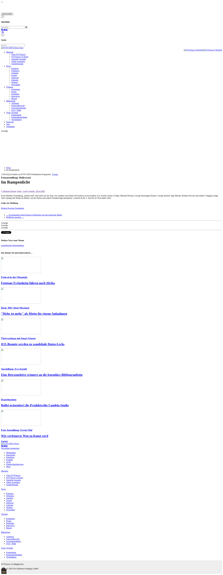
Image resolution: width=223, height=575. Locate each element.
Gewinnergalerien (18, 108)
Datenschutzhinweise (14, 464)
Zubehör (14, 73)
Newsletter (15, 85)
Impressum (10, 455)
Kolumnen (15, 89)
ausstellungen (7, 245)
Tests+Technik (12, 113)
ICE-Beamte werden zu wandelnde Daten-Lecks (32, 344)
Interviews (15, 96)
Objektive (15, 71)
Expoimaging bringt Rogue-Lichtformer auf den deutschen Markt (34, 215)
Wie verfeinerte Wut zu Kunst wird (24, 436)
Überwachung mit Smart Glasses (18, 338)
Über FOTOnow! (18, 54)
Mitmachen (10, 101)
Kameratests (16, 115)
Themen (9, 87)
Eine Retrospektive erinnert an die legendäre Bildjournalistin (41, 374)
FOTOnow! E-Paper (19, 57)
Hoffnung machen (15, 217)
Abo (8, 124)
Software (15, 78)
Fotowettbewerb (18, 106)
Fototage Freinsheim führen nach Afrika (28, 283)
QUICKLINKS (7, 14)
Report (14, 99)
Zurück (4, 441)
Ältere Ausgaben (18, 61)
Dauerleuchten (8, 399)
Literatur (14, 80)
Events (14, 75)
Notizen (14, 82)
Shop (8, 467)
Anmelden (10, 126)
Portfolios (15, 94)
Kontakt (9, 460)
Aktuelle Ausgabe (18, 59)
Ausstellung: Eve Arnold (14, 369)
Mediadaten (11, 453)
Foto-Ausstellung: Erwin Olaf (16, 430)
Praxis (13, 92)
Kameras (15, 68)
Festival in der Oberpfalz (14, 277)
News (8, 66)
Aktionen (15, 103)
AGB (8, 462)
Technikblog (16, 119)
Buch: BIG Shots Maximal (15, 307)
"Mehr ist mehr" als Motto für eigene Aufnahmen (34, 313)
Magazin (9, 52)
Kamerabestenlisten (19, 117)
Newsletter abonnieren (10, 448)
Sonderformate (17, 64)
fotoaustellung (18, 245)
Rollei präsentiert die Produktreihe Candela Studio (35, 405)
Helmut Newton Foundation (12, 208)
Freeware (10, 122)
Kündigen (10, 457)
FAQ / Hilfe (16, 110)
